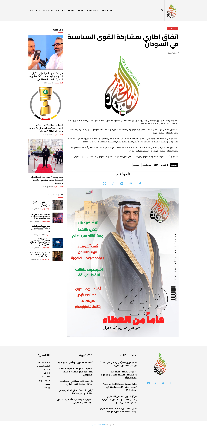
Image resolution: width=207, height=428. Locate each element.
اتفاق (156, 165)
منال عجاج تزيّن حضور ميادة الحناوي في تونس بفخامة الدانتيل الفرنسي (40, 254)
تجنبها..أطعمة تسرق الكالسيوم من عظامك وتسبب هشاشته (76, 391)
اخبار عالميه (146, 165)
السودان (136, 165)
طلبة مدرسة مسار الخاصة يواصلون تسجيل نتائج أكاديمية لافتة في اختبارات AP (40, 228)
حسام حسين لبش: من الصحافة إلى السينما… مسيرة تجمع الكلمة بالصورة (46, 180)
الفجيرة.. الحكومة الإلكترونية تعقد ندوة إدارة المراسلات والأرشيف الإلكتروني (76, 372)
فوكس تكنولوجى (98, 424)
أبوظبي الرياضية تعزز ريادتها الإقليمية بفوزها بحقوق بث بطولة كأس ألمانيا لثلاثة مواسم (46, 128)
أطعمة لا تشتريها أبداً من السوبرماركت (74, 362)
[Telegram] (122, 184)
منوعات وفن (46, 209)
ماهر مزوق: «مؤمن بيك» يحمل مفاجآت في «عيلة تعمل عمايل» (41, 203)
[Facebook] (140, 184)
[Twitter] (104, 184)
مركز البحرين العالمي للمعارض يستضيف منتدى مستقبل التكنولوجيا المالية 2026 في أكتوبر (40, 241)
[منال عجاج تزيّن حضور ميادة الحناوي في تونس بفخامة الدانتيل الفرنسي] (58, 256)
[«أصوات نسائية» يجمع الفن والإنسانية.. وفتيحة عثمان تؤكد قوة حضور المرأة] (58, 218)
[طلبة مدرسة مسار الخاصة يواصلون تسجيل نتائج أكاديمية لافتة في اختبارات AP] (58, 230)
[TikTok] (113, 184)
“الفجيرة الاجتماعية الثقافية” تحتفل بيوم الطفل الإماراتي (75, 400)
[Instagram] (131, 184)
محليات (47, 235)
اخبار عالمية (58, 83)
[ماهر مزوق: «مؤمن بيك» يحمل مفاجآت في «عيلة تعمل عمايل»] (58, 205)
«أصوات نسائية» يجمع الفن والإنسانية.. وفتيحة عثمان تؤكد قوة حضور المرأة (40, 216)
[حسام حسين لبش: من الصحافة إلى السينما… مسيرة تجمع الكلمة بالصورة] (45, 156)
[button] (162, 10)
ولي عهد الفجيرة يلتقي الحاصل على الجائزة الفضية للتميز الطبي (76, 382)
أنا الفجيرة (164, 165)
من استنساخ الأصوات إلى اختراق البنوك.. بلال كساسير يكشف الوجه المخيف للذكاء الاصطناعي (46, 76)
